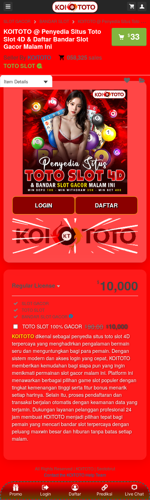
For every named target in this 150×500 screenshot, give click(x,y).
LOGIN (43, 205)
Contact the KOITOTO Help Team (75, 475)
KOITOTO (39, 57)
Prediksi (104, 494)
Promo (15, 494)
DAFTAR (106, 205)
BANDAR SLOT (54, 21)
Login (45, 494)
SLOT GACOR (17, 21)
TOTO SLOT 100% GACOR (75, 326)
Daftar (75, 494)
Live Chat (134, 494)
